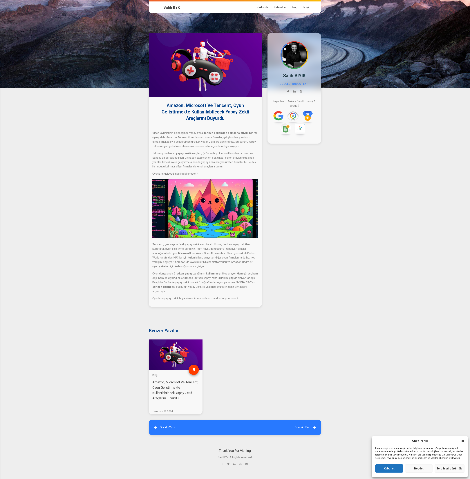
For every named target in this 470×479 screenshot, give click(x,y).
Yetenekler (280, 7)
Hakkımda (262, 7)
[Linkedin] (294, 91)
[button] (462, 441)
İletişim (307, 7)
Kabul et (389, 468)
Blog (155, 375)
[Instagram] (301, 91)
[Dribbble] (240, 464)
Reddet (419, 468)
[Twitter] (288, 91)
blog (294, 7)
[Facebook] (222, 464)
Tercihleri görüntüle (449, 468)
